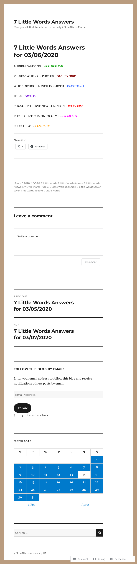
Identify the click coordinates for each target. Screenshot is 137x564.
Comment (91, 261)
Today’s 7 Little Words (47, 190)
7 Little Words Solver (89, 186)
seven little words (24, 190)
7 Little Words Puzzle (36, 186)
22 (97, 482)
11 (45, 474)
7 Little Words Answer (70, 183)
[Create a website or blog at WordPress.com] (44, 553)
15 (96, 474)
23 (20, 489)
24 (33, 489)
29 (97, 489)
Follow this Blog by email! (39, 369)
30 (20, 497)
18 (45, 482)
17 (32, 482)
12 (58, 474)
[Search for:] (55, 533)
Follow (22, 408)
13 (71, 474)
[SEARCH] (99, 533)
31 (33, 497)
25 (45, 489)
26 (58, 489)
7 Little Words (49, 183)
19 (58, 482)
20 (71, 482)
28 (84, 489)
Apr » (85, 504)
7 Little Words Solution (63, 186)
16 (20, 482)
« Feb (31, 504)
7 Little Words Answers (44, 22)
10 (33, 474)
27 (71, 489)
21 (84, 482)
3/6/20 (36, 183)
